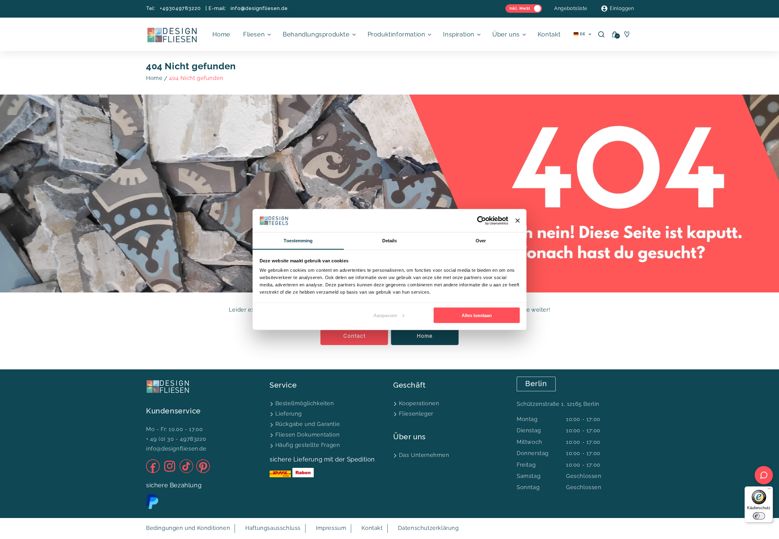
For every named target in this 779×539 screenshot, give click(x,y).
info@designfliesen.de (259, 8)
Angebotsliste (570, 8)
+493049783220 (180, 8)
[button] (256, 34)
